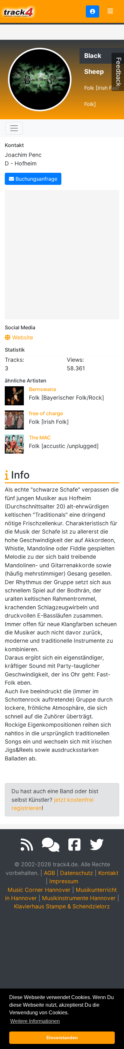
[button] (92, 11)
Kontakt (108, 873)
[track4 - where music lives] (18, 11)
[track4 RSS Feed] (27, 845)
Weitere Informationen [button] (35, 1021)
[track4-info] (50, 845)
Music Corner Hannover (39, 889)
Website (21, 337)
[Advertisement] (62, 254)
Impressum (63, 881)
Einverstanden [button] (62, 1037)
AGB (49, 873)
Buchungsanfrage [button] (35, 179)
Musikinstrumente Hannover (79, 898)
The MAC (40, 437)
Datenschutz (76, 873)
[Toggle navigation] (110, 11)
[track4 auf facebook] (74, 845)
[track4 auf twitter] (96, 845)
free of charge (46, 413)
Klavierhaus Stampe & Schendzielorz (62, 906)
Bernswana (42, 389)
